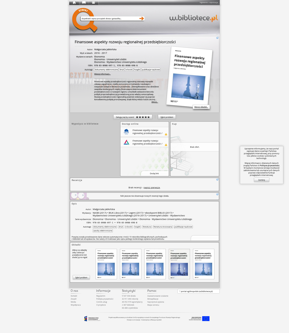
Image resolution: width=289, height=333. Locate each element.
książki (137, 69)
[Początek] (74, 2)
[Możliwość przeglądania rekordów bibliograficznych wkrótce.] (204, 238)
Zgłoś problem (166, 117)
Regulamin (100, 296)
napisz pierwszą (152, 187)
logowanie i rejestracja (209, 2)
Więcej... (154, 102)
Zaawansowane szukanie (157, 296)
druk (122, 69)
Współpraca (76, 305)
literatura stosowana (163, 226)
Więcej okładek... (201, 107)
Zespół (73, 299)
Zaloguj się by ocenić (126, 117)
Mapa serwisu (153, 305)
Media (73, 302)
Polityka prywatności (104, 299)
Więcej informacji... (102, 74)
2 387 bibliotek (128, 305)
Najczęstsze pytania (155, 302)
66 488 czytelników (130, 308)
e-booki (129, 69)
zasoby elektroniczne (102, 230)
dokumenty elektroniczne (106, 69)
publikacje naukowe (151, 69)
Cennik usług (101, 302)
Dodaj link (154, 173)
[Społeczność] (93, 2)
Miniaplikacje (152, 299)
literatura (147, 226)
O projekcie (101, 305)
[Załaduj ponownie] (217, 38)
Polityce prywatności (269, 165)
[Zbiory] (84, 2)
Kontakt (74, 296)
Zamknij (261, 180)
